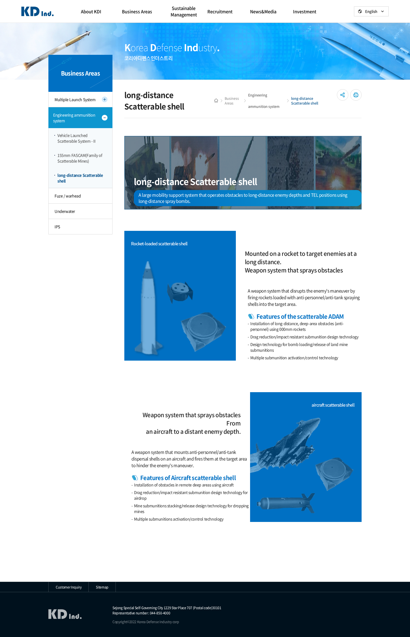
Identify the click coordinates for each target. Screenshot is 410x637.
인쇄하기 (356, 95)
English (371, 11)
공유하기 (342, 95)
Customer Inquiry (68, 587)
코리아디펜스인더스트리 (37, 11)
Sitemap (102, 587)
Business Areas (232, 100)
